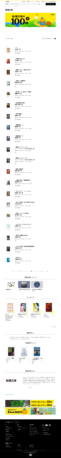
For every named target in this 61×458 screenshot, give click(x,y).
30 (38, 271)
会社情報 (23, 1)
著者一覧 (7, 439)
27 (33, 271)
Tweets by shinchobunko (9, 394)
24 (27, 271)
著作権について (44, 1)
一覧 (17, 422)
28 (35, 271)
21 (22, 271)
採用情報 (27, 1)
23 (25, 271)
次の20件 (42, 271)
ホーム (6, 6)
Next (55, 20)
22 (24, 271)
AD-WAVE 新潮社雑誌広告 (52, 1)
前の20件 (19, 271)
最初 (14, 271)
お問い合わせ (37, 1)
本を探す (7, 426)
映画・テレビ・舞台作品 (33, 431)
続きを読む (30, 387)
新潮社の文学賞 (8, 446)
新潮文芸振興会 (45, 432)
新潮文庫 (7, 429)
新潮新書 (7, 431)
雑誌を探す (19, 426)
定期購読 (19, 429)
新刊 (30, 426)
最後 (47, 271)
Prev (6, 20)
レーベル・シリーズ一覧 (12, 6)
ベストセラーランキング (33, 429)
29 (36, 271)
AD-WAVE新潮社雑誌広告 (47, 434)
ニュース (32, 1)
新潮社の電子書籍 (8, 434)
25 (29, 271)
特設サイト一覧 (32, 434)
